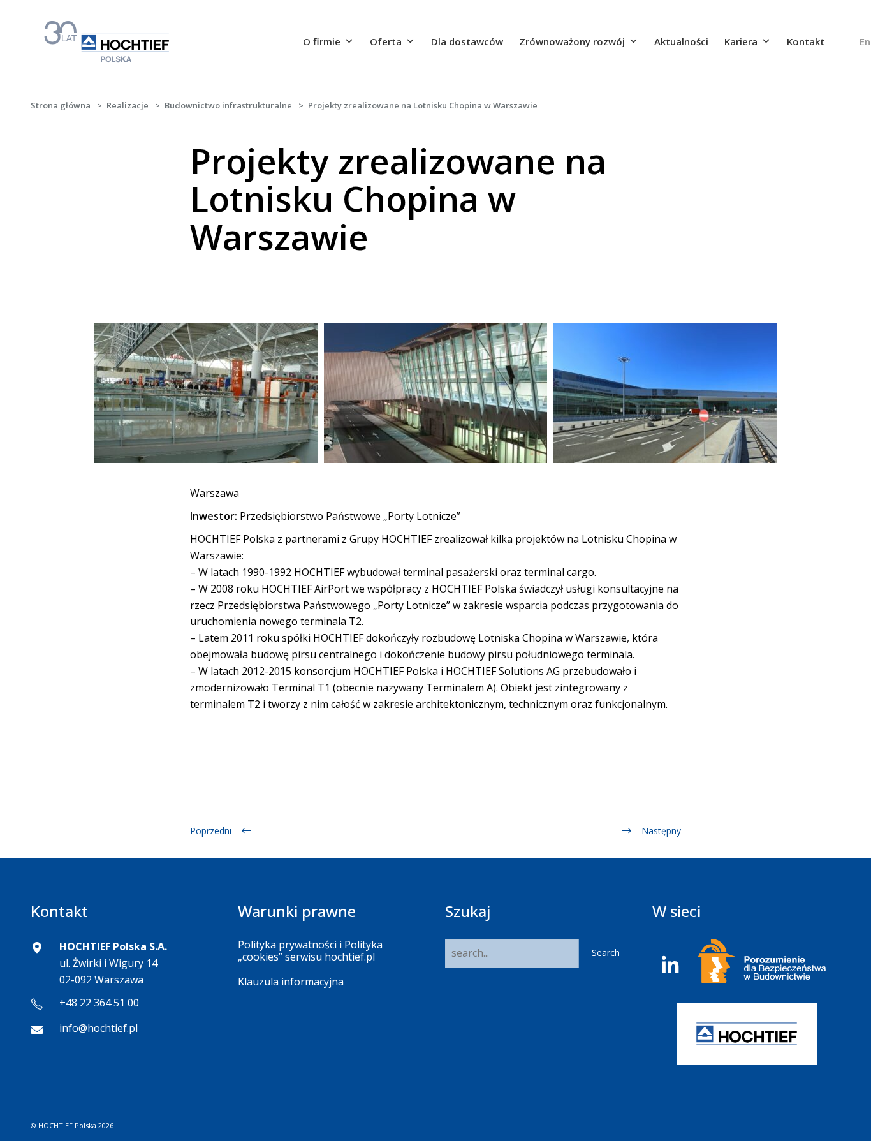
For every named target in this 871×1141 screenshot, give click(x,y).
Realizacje (127, 105)
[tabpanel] (206, 393)
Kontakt (805, 41)
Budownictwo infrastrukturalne (228, 105)
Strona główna (61, 105)
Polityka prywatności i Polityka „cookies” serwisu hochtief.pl (310, 951)
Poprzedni (210, 831)
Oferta (386, 41)
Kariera (741, 41)
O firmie (321, 41)
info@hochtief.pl (98, 1028)
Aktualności (681, 41)
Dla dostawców (467, 41)
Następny (661, 831)
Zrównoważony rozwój (572, 41)
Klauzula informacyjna (291, 982)
